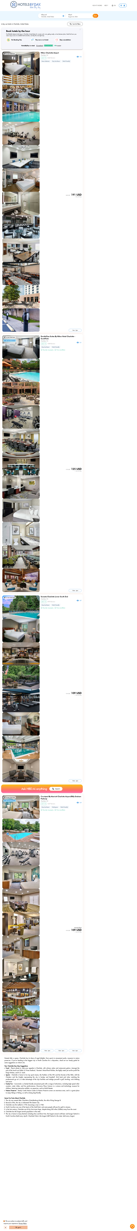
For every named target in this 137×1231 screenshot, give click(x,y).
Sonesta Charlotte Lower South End (54, 597)
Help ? (106, 5)
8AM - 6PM (75, 1050)
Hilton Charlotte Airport (50, 53)
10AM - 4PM (75, 590)
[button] (123, 5)
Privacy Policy (23, 1223)
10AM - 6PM (61, 1050)
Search (57, 789)
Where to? (44, 15)
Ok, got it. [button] (18, 1227)
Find (95, 16)
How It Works (97, 5)
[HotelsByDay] (25, 9)
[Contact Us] (132, 1226)
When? (70, 15)
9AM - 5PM (75, 330)
